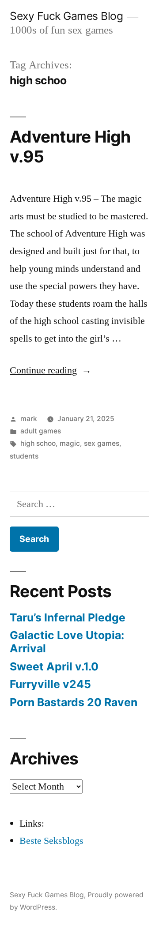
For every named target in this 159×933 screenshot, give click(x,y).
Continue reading (50, 370)
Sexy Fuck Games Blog (66, 16)
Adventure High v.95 (70, 146)
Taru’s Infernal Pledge (69, 617)
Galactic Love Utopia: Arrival (67, 641)
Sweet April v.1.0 (54, 666)
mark (28, 418)
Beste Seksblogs (51, 841)
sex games (101, 443)
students (24, 456)
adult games (40, 431)
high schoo (38, 443)
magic (70, 443)
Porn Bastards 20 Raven (73, 702)
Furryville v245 (50, 684)
